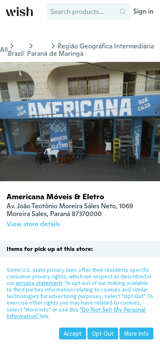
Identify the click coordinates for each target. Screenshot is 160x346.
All (4, 50)
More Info (136, 333)
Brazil (16, 53)
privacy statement (39, 283)
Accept (73, 333)
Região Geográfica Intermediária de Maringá (101, 50)
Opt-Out (103, 333)
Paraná (37, 53)
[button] (122, 11)
